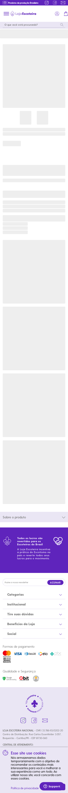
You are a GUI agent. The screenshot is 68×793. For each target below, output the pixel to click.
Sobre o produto (14, 517)
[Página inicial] (23, 13)
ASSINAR (55, 582)
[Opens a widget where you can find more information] (51, 786)
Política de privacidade (25, 788)
